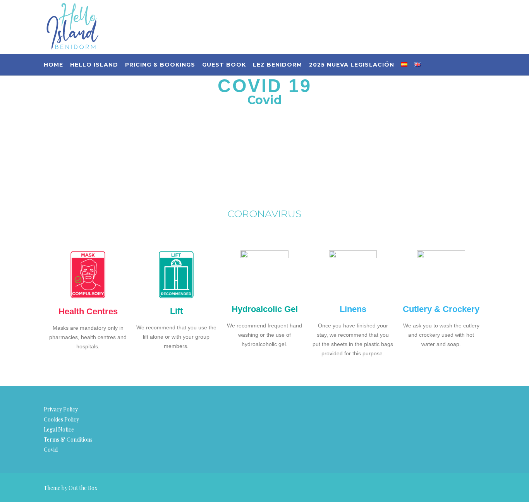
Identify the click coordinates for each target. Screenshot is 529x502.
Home (53, 64)
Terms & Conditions (68, 439)
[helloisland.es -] (72, 27)
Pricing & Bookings (160, 64)
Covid (51, 449)
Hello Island (94, 64)
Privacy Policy (61, 409)
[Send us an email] (482, 21)
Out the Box (83, 488)
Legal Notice (59, 429)
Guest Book (224, 64)
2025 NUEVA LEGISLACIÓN (351, 64)
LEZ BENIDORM (277, 64)
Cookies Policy (61, 419)
